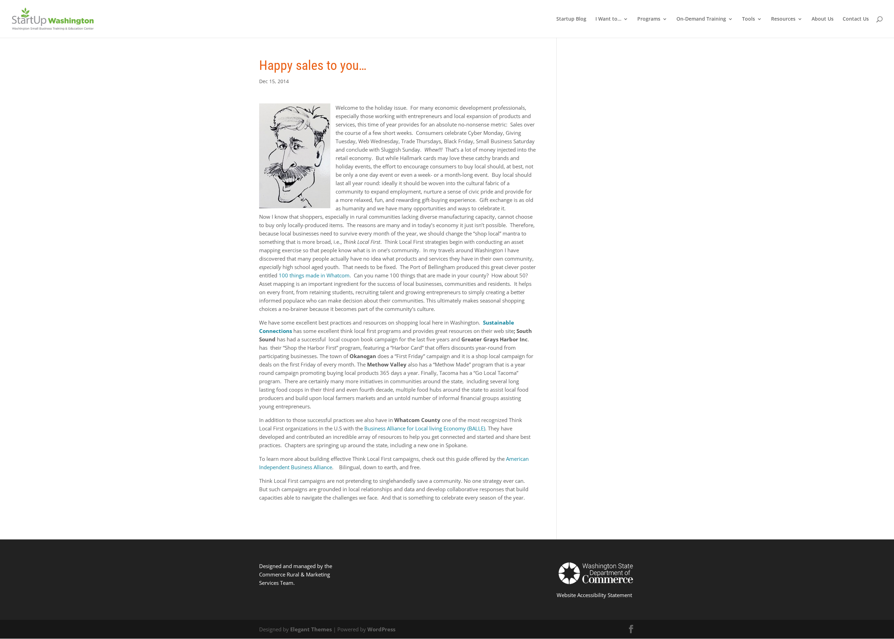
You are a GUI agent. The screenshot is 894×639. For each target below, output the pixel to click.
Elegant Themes (311, 629)
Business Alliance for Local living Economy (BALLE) (424, 428)
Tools (748, 19)
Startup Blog (571, 19)
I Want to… (608, 19)
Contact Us (856, 19)
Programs (648, 19)
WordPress (381, 629)
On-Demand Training (701, 19)
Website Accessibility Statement (594, 594)
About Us (823, 19)
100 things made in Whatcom (314, 275)
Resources (783, 19)
